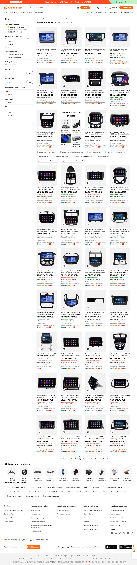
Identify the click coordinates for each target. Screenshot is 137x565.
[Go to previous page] (59, 458)
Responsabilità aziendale (11, 518)
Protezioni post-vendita (38, 521)
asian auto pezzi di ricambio (54, 487)
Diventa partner (115, 525)
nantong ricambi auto (95, 152)
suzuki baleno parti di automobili (116, 152)
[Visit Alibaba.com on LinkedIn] (115, 533)
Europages (97, 556)
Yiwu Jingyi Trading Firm (44, 366)
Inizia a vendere (115, 514)
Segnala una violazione (91, 529)
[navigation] (19, 239)
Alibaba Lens (14, 547)
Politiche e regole (36, 531)
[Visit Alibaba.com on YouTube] (127, 533)
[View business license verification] (87, 562)
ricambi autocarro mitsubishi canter (115, 491)
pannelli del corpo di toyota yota (72, 491)
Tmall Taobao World (59, 556)
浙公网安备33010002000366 (101, 562)
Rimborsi (86, 521)
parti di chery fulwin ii (63, 156)
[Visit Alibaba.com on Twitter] (119, 533)
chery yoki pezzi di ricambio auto (114, 487)
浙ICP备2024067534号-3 (120, 562)
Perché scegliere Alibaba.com (13, 510)
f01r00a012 (95, 487)
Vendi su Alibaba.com (117, 510)
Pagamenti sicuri (36, 510)
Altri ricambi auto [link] (70, 19)
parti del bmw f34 (36, 487)
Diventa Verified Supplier (118, 521)
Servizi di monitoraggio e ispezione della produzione (41, 526)
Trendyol (90, 556)
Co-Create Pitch (9, 514)
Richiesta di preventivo (64, 514)
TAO (84, 556)
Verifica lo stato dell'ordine (118, 518)
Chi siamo (7, 506)
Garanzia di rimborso (37, 514)
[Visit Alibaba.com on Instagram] (123, 533)
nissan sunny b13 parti (45, 156)
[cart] (104, 8)
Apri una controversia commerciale (95, 518)
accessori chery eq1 (103, 156)
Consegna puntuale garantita (40, 518)
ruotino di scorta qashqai (52, 496)
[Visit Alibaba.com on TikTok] (131, 533)
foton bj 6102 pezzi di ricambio (83, 156)
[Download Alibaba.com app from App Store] (111, 547)
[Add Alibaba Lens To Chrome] (33, 547)
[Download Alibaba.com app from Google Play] (126, 547)
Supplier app (65, 547)
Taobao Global (76, 556)
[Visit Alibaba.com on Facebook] (111, 533)
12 (103, 458)
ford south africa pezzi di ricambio (73, 161)
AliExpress (40, 556)
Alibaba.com (99, 547)
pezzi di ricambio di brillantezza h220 (72, 152)
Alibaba (38, 19)
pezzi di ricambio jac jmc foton (47, 152)
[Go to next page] (107, 458)
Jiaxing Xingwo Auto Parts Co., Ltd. (47, 60)
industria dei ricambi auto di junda (48, 161)
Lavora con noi (8, 521)
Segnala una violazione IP (91, 525)
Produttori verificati (63, 510)
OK (30, 73)
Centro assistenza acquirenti (93, 510)
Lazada (68, 556)
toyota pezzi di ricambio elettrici (77, 487)
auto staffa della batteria (37, 491)
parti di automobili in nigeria (16, 491)
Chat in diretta (88, 514)
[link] (134, 546)
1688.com (48, 556)
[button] (78, 7)
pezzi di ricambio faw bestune (17, 487)
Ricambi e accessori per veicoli (52, 19)
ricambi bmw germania (15, 496)
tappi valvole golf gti (33, 496)
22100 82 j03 (53, 491)
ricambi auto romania (93, 491)
